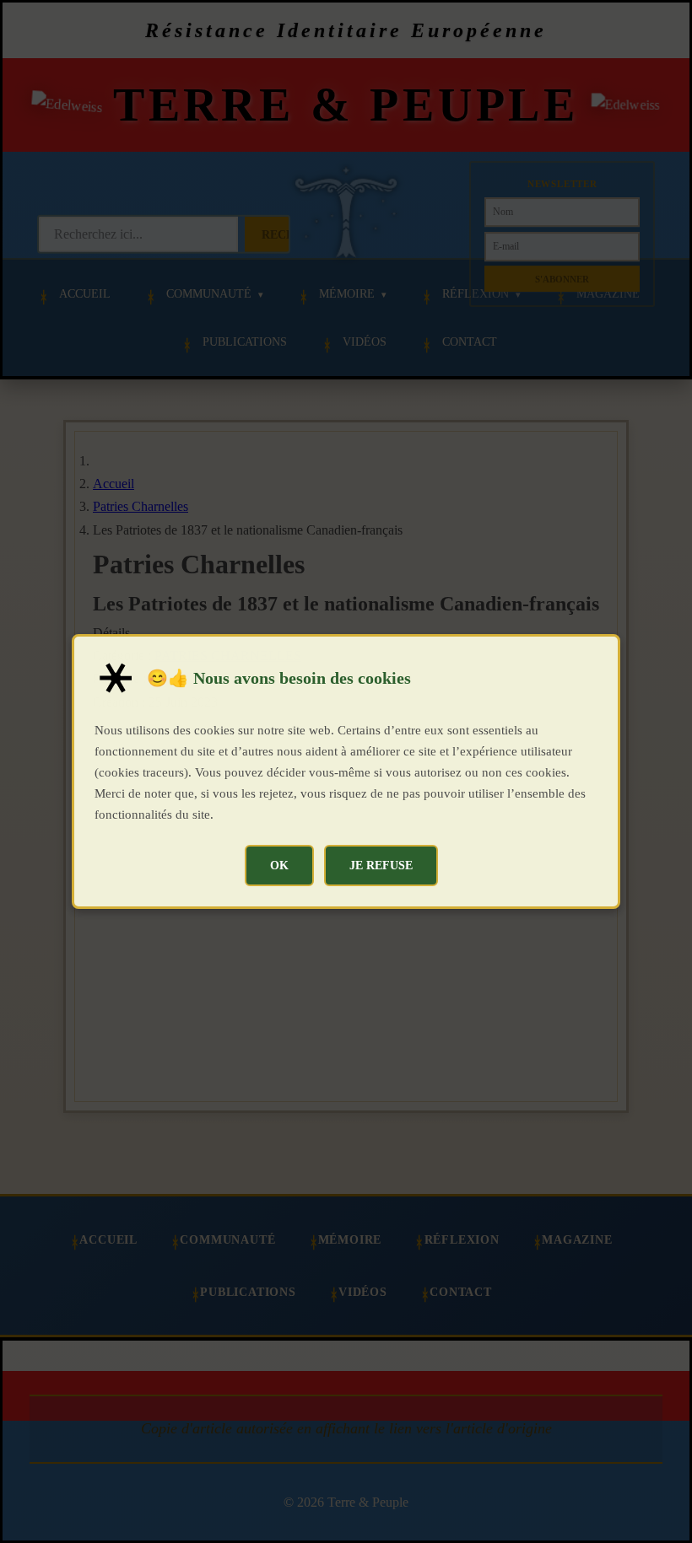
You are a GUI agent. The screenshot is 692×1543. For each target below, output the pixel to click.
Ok (279, 865)
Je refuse (381, 865)
